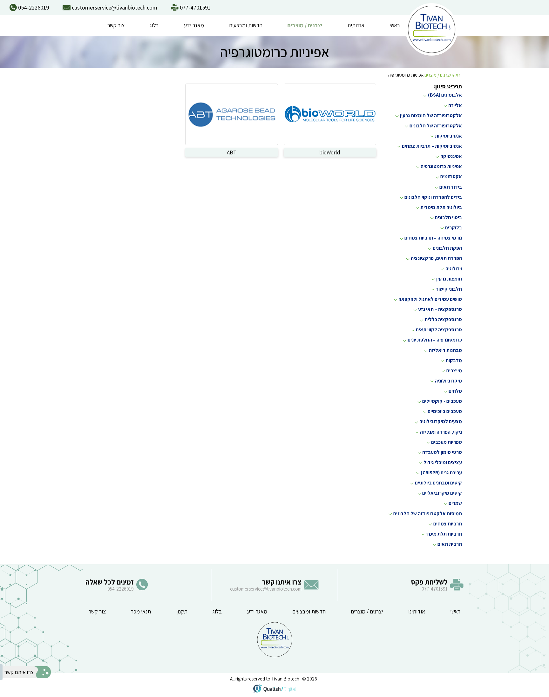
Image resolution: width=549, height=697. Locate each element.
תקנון (181, 611)
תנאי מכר (141, 611)
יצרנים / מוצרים (305, 25)
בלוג (154, 25)
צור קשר (116, 25)
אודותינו (356, 25)
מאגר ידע (194, 25)
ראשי (395, 25)
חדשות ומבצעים (245, 25)
